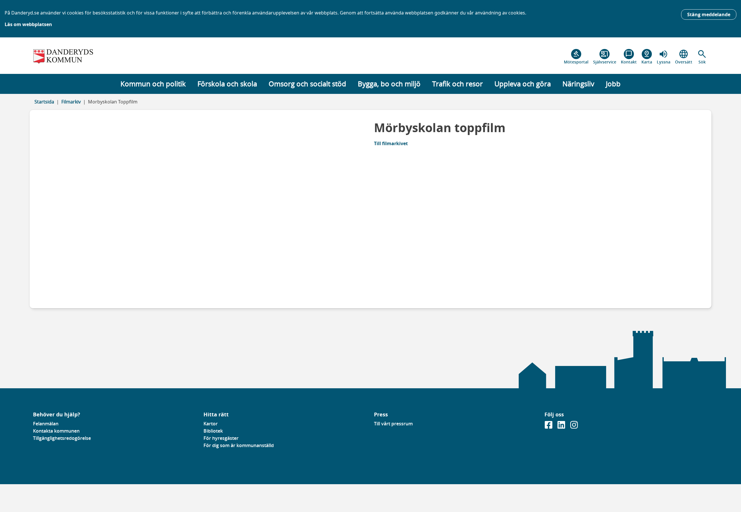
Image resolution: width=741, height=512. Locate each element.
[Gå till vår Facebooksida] (549, 426)
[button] (702, 57)
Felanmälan (45, 423)
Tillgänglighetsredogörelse (62, 438)
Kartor (210, 423)
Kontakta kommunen (56, 431)
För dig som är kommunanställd (238, 445)
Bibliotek (213, 431)
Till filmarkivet (391, 143)
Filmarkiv (71, 102)
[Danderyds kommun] (115, 57)
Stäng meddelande (708, 14)
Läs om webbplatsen (28, 24)
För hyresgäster (221, 438)
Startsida (44, 102)
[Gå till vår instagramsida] (574, 426)
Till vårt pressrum (393, 423)
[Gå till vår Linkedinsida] (561, 426)
